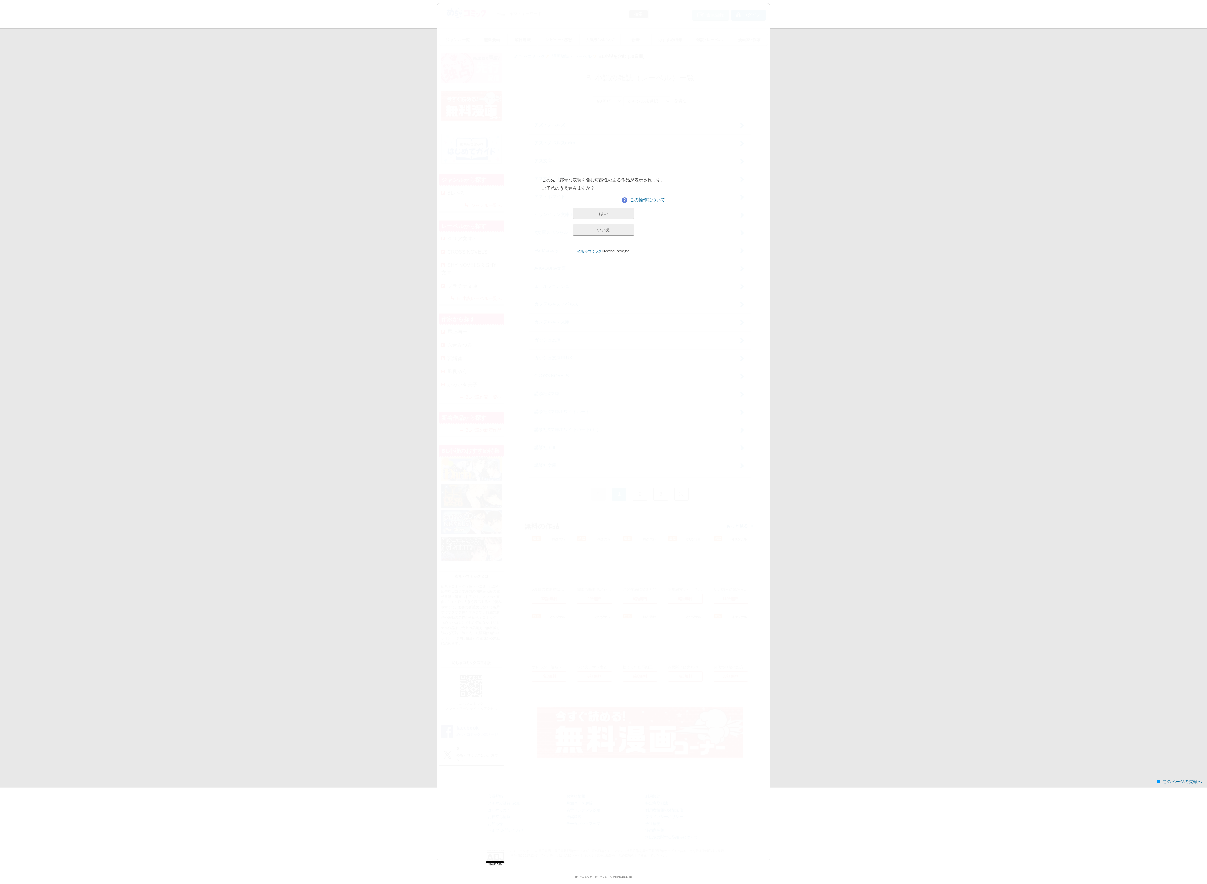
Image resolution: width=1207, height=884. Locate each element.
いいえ (603, 229)
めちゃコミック (589, 251)
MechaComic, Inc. (622, 877)
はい (603, 213)
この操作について (643, 199)
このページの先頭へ (1182, 781)
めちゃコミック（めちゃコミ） (592, 877)
